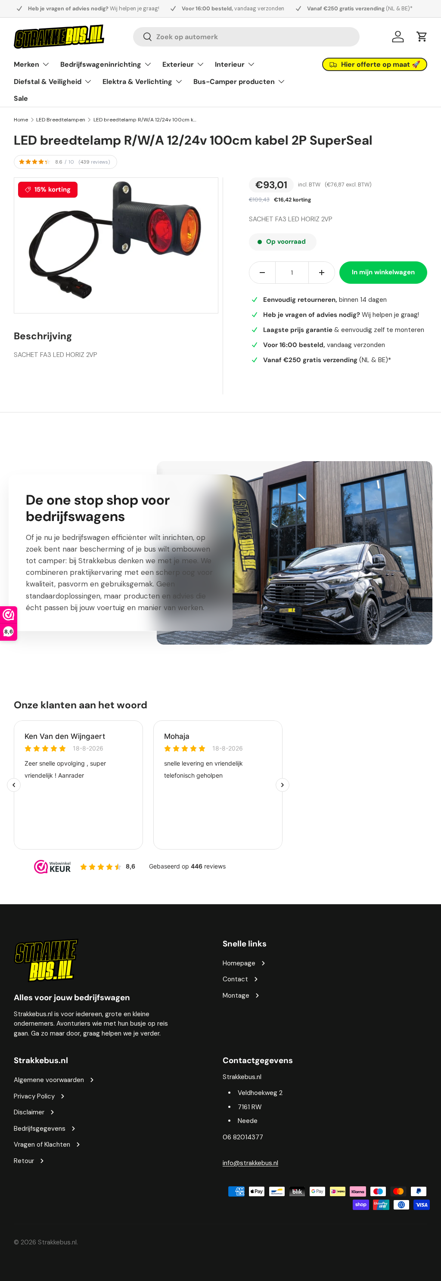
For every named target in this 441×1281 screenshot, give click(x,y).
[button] (422, 36)
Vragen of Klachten (42, 1144)
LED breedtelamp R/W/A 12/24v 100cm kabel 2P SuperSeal (145, 119)
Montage (236, 995)
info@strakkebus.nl (250, 1163)
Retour (24, 1161)
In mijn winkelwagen (383, 272)
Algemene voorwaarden (49, 1080)
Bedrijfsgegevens (39, 1128)
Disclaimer (29, 1112)
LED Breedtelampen (60, 119)
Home (21, 119)
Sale (21, 98)
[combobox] (246, 37)
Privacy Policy (34, 1096)
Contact (235, 979)
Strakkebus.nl (57, 1242)
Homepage (239, 963)
